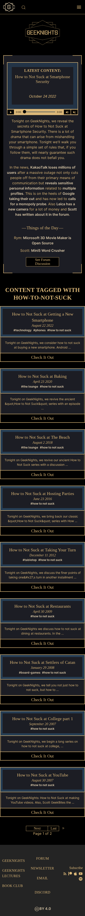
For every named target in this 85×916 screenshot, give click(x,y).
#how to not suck (59, 330)
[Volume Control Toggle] (67, 112)
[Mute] (74, 112)
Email (42, 878)
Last (53, 828)
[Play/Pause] (10, 112)
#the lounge (29, 386)
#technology (23, 330)
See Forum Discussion (42, 262)
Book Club (12, 886)
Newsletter (42, 868)
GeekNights (13, 861)
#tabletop (30, 560)
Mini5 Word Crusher (48, 250)
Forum (42, 858)
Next (37, 828)
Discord (42, 892)
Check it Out (42, 357)
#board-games (29, 672)
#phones (39, 330)
